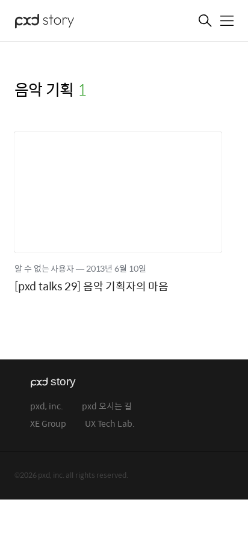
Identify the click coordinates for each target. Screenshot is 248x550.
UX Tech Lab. (110, 424)
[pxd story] (74, 22)
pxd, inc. (46, 406)
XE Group (48, 424)
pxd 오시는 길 (107, 406)
